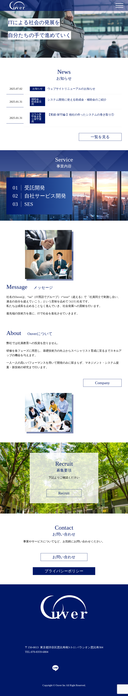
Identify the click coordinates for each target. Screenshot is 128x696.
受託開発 (34, 188)
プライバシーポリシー (64, 571)
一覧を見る (100, 137)
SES (28, 204)
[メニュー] (119, 5)
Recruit (64, 493)
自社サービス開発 (45, 196)
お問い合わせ (64, 557)
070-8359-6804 (39, 651)
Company (102, 383)
